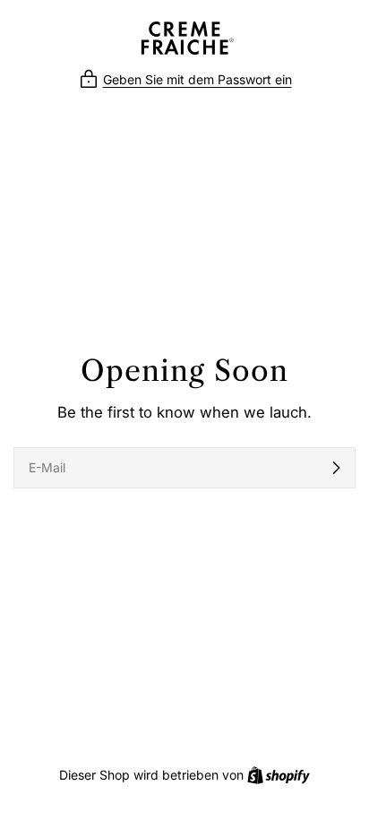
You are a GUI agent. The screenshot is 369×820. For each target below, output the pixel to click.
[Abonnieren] (336, 468)
